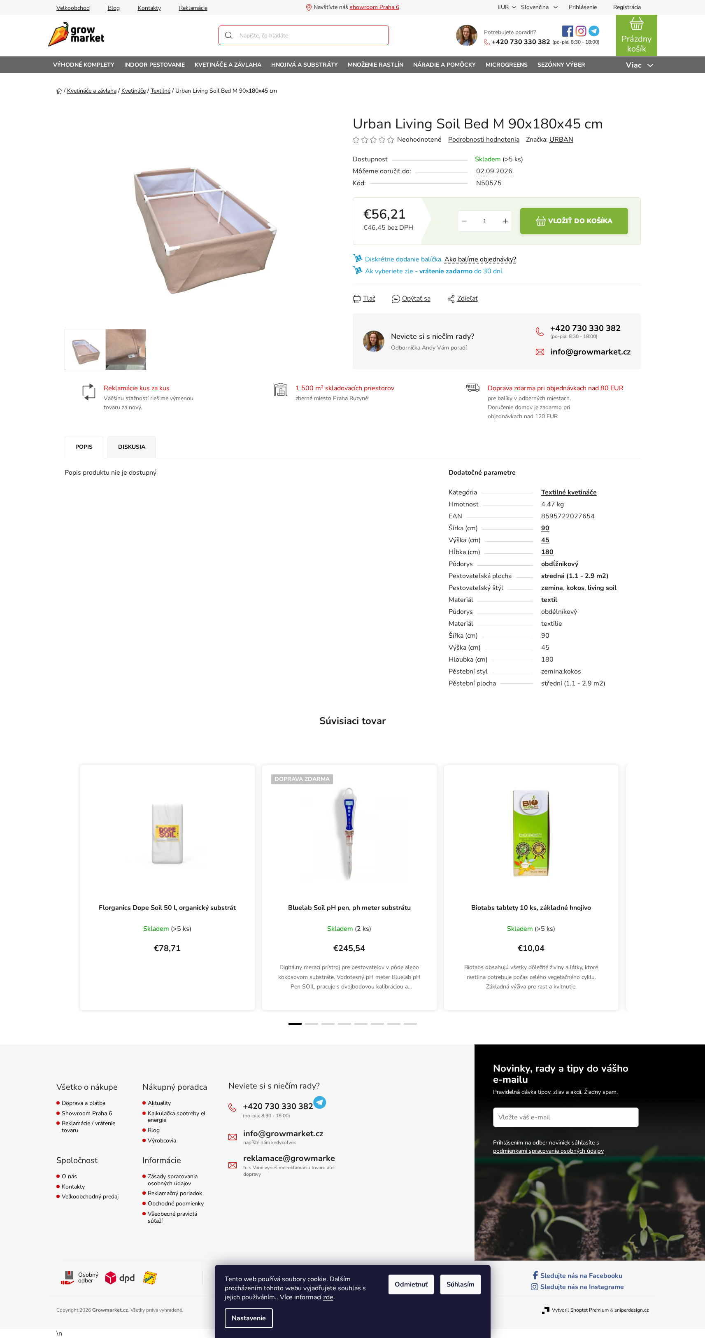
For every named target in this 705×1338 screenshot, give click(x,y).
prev (71, 894)
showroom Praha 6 (374, 7)
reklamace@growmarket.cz (295, 1158)
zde (328, 1297)
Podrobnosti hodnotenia (483, 139)
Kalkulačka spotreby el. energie (177, 1117)
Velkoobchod (73, 8)
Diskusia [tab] (131, 447)
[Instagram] (580, 31)
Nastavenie (249, 1318)
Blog (114, 8)
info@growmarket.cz (591, 351)
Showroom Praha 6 (87, 1113)
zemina (552, 587)
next (634, 894)
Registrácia (627, 7)
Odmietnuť (411, 1284)
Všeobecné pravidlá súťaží (172, 1218)
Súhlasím (461, 1284)
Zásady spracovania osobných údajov (173, 1180)
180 (547, 552)
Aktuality (159, 1103)
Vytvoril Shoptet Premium (580, 1310)
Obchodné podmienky (176, 1203)
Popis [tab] (84, 447)
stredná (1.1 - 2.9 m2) (575, 575)
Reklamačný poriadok (175, 1193)
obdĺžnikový (559, 564)
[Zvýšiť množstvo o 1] (505, 221)
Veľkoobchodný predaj (90, 1196)
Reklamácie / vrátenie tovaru (88, 1127)
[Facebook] (567, 31)
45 (545, 540)
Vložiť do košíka (580, 221)
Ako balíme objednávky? (480, 259)
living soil (602, 587)
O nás (69, 1176)
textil (549, 599)
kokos (575, 587)
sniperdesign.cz (631, 1310)
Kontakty (149, 8)
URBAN (561, 139)
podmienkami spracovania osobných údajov (548, 1151)
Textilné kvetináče (569, 492)
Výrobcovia (162, 1141)
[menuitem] (83, 64)
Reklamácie (193, 8)
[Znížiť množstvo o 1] (464, 221)
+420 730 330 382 (521, 42)
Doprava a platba (83, 1103)
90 (545, 528)
